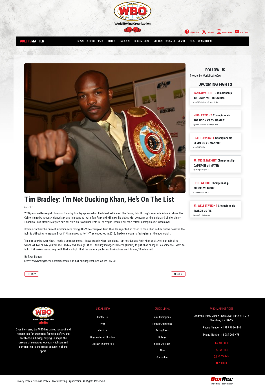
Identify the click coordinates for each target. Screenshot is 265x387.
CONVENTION (205, 41)
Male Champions (162, 317)
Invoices (125, 41)
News (81, 41)
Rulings (158, 41)
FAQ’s (102, 323)
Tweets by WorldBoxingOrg (205, 75)
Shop (192, 41)
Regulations (141, 41)
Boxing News (162, 330)
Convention (162, 357)
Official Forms (95, 41)
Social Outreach (175, 41)
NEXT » (178, 274)
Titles (111, 41)
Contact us (103, 317)
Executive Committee (103, 343)
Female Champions (162, 323)
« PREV (31, 274)
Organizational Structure (102, 337)
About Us (102, 330)
